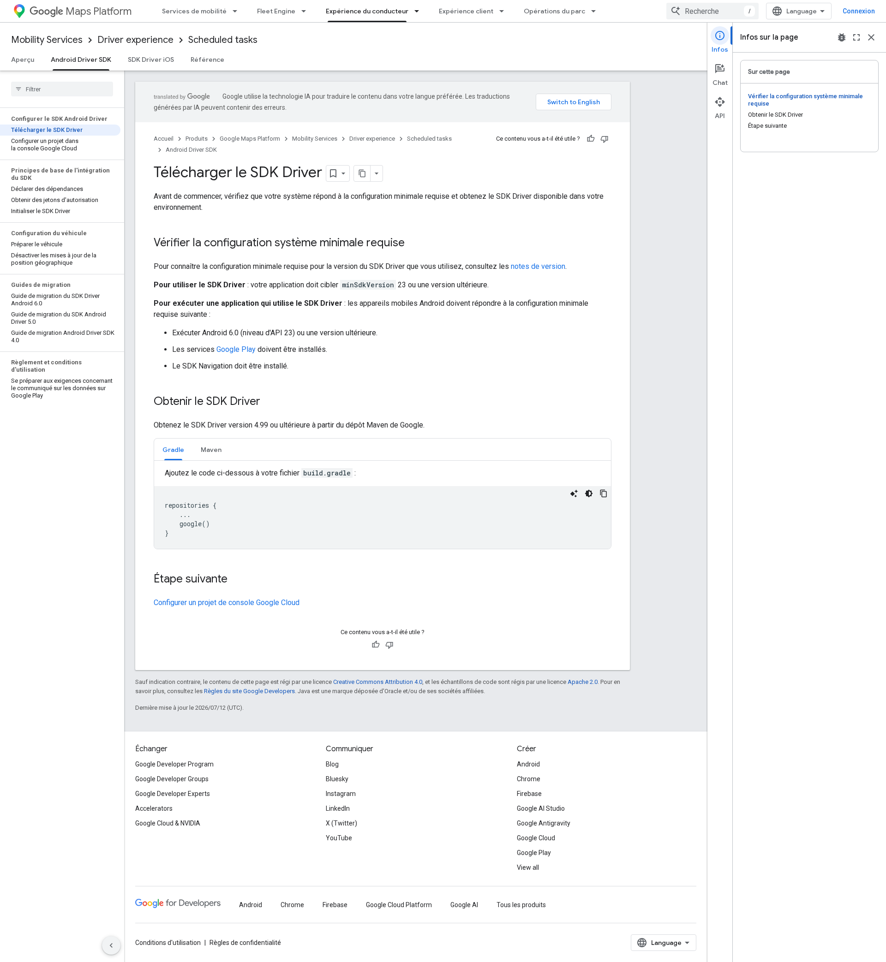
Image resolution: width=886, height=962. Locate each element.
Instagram (341, 793)
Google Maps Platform (250, 138)
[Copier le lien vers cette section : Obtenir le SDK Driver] (269, 402)
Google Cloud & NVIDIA (167, 823)
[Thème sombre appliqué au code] (588, 493)
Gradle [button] (173, 449)
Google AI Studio (541, 808)
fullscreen (856, 37)
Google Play (236, 349)
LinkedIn (338, 808)
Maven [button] (211, 449)
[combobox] (712, 11)
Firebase (529, 793)
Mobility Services (47, 40)
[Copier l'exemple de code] (603, 493)
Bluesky (337, 779)
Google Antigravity (543, 823)
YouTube (339, 838)
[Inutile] (604, 139)
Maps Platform (99, 11)
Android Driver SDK (81, 59)
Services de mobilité (194, 11)
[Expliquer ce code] (574, 493)
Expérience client (466, 11)
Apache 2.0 (583, 681)
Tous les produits (521, 905)
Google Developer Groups (172, 779)
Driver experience (135, 40)
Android (528, 764)
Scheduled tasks (222, 40)
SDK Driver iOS (151, 59)
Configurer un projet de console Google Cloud (226, 602)
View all (528, 867)
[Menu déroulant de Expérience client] (504, 11)
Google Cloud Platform (399, 905)
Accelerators (154, 808)
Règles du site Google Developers (249, 691)
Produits (197, 138)
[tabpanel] (382, 508)
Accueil (164, 138)
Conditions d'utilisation (168, 942)
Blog (332, 764)
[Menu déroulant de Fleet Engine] (306, 11)
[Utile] (591, 139)
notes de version (538, 266)
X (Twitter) (341, 823)
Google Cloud (536, 838)
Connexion (859, 11)
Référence (207, 59)
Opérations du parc (554, 11)
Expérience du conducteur (367, 11)
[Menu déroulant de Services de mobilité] (238, 11)
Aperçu (22, 59)
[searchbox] (62, 89)
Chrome (528, 779)
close (871, 37)
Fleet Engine (276, 11)
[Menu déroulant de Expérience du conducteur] (419, 11)
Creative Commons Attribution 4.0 (377, 681)
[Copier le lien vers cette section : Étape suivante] (236, 579)
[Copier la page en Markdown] (362, 173)
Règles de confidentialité (245, 942)
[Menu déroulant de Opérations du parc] (596, 11)
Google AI (464, 905)
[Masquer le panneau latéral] (111, 945)
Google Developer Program (174, 764)
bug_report (841, 37)
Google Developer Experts (172, 793)
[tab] (173, 449)
